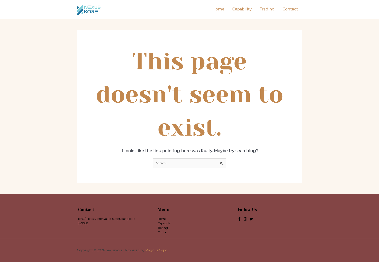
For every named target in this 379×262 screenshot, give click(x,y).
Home (218, 9)
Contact (290, 9)
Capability (242, 9)
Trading (267, 9)
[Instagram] (251, 219)
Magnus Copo (156, 250)
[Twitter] (245, 219)
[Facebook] (239, 219)
